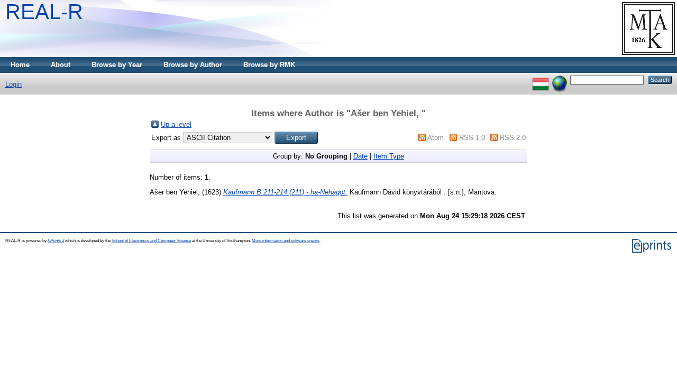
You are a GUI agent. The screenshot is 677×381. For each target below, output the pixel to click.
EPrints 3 (56, 240)
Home (20, 65)
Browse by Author (192, 65)
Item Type (388, 156)
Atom (435, 138)
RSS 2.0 (513, 138)
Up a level (176, 124)
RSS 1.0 (472, 138)
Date (360, 156)
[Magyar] (540, 79)
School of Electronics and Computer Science (151, 240)
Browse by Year (117, 65)
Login (13, 84)
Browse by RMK (269, 65)
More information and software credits (285, 240)
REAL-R (44, 11)
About (60, 65)
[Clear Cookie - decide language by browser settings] (559, 79)
